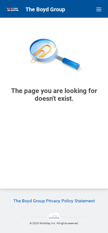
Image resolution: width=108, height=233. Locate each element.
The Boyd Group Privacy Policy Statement (54, 200)
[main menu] (99, 9)
